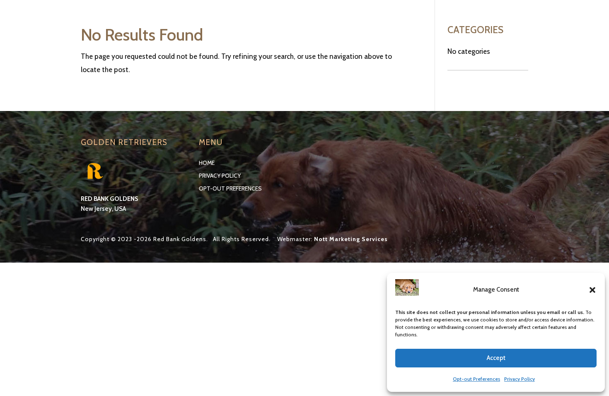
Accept (496, 358)
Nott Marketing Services (351, 239)
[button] (592, 290)
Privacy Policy (519, 379)
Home (207, 163)
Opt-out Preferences (476, 379)
